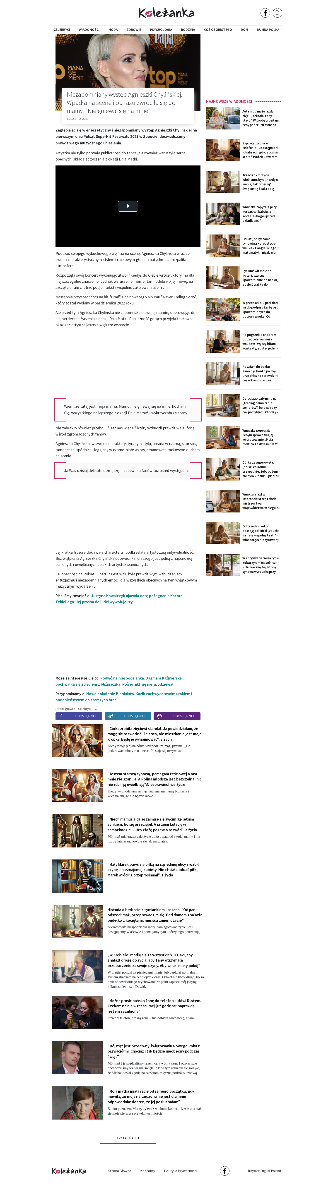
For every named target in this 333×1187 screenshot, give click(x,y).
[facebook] (265, 13)
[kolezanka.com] (166, 12)
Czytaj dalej (128, 1138)
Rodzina (188, 29)
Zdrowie (134, 29)
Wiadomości (89, 29)
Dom (244, 29)
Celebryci (62, 29)
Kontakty (147, 1170)
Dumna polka (268, 29)
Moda (113, 29)
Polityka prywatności (180, 1170)
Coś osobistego (218, 29)
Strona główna (119, 1170)
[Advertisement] (243, 65)
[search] (277, 13)
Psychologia (161, 29)
